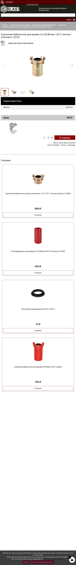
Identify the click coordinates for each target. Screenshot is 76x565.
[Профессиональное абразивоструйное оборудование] (10, 9)
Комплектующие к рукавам (20, 25)
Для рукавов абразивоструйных (44, 25)
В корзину (64, 137)
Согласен (26, 562)
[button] (72, 65)
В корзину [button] (38, 215)
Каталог (5, 25)
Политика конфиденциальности (54, 559)
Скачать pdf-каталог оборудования (20, 43)
